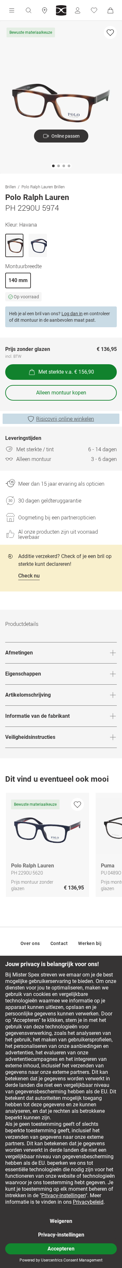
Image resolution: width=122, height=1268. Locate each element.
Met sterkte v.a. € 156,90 (66, 372)
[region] (61, 846)
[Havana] (14, 245)
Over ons (30, 943)
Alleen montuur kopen (61, 393)
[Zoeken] (28, 10)
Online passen (65, 136)
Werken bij (90, 943)
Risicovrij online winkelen (65, 418)
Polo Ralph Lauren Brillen (43, 186)
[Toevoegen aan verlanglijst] (110, 32)
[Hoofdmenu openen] (11, 10)
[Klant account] (77, 10)
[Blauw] (38, 245)
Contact (59, 943)
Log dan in (72, 313)
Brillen (10, 186)
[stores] (44, 10)
